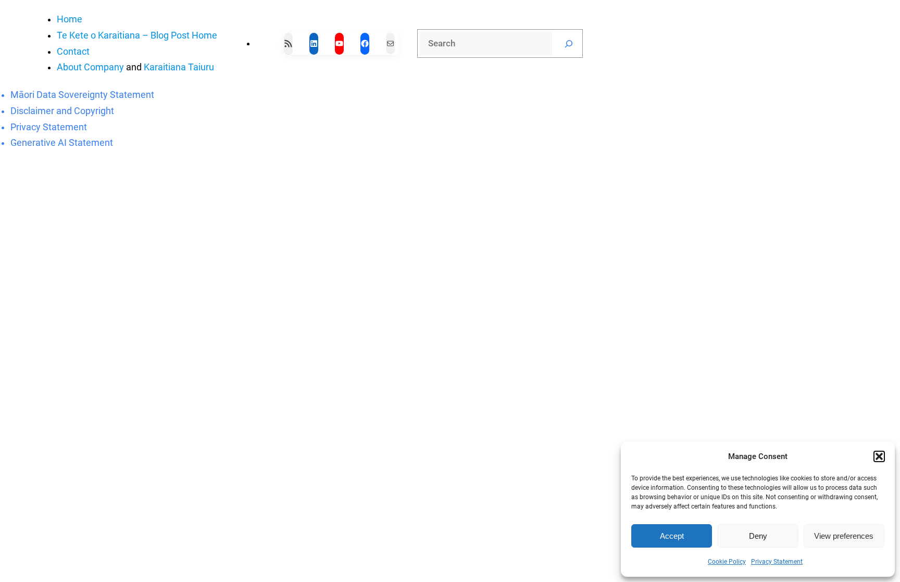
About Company (90, 67)
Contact (73, 51)
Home (69, 19)
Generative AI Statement (61, 143)
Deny (758, 535)
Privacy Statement (777, 561)
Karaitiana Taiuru (179, 67)
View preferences (843, 535)
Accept (672, 535)
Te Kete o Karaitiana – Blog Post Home (137, 35)
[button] (879, 456)
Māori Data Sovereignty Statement (82, 95)
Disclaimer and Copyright (62, 111)
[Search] (568, 44)
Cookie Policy (727, 561)
